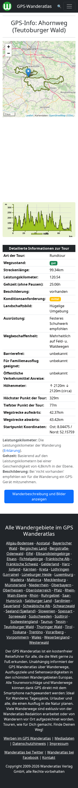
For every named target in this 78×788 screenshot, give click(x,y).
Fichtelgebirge (31, 558)
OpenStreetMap (57, 115)
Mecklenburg (55, 579)
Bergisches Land (33, 548)
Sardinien (62, 600)
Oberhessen (13, 590)
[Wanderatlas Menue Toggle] (69, 6)
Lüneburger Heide (37, 574)
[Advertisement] (39, 159)
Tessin (60, 621)
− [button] (8, 53)
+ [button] (8, 46)
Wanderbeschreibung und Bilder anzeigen (39, 496)
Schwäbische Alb (36, 605)
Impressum (59, 743)
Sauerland (11, 605)
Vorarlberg (55, 632)
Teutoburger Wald (19, 626)
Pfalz (58, 590)
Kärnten (29, 569)
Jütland (14, 569)
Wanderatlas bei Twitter (24, 752)
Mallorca (34, 579)
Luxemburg (63, 574)
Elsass (12, 558)
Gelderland (50, 564)
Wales (36, 637)
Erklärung (12, 450)
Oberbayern (61, 585)
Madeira (17, 579)
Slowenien (46, 611)
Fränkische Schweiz (22, 564)
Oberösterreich (38, 590)
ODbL (70, 115)
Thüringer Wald (49, 626)
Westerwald (39, 642)
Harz (66, 564)
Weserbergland (57, 637)
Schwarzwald (64, 605)
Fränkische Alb (58, 558)
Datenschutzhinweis (29, 743)
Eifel (29, 553)
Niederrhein (39, 585)
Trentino (36, 632)
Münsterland (15, 585)
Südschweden (40, 616)
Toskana (19, 632)
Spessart (65, 611)
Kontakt (48, 757)
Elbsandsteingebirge (53, 553)
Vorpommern (17, 637)
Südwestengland (24, 621)
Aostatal (43, 543)
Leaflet (29, 115)
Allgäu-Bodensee (20, 543)
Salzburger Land (38, 600)
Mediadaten (64, 738)
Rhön (34, 595)
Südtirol (61, 616)
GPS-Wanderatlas (34, 6)
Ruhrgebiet (50, 595)
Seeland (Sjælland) (21, 611)
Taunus (47, 621)
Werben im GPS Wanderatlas (27, 738)
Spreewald (17, 616)
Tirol (68, 626)
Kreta (43, 569)
